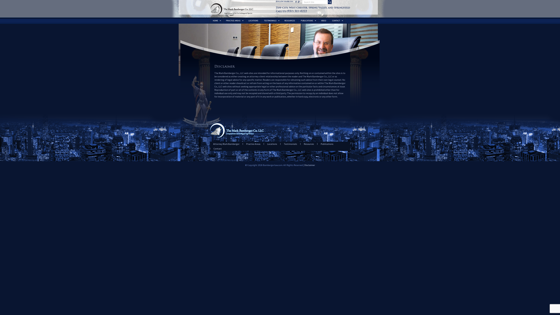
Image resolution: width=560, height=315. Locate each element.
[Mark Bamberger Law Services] (232, 1)
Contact (336, 20)
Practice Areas (233, 20)
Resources (290, 20)
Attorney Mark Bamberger (226, 143)
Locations (253, 20)
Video (323, 20)
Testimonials (270, 20)
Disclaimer (309, 165)
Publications (307, 20)
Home (215, 20)
